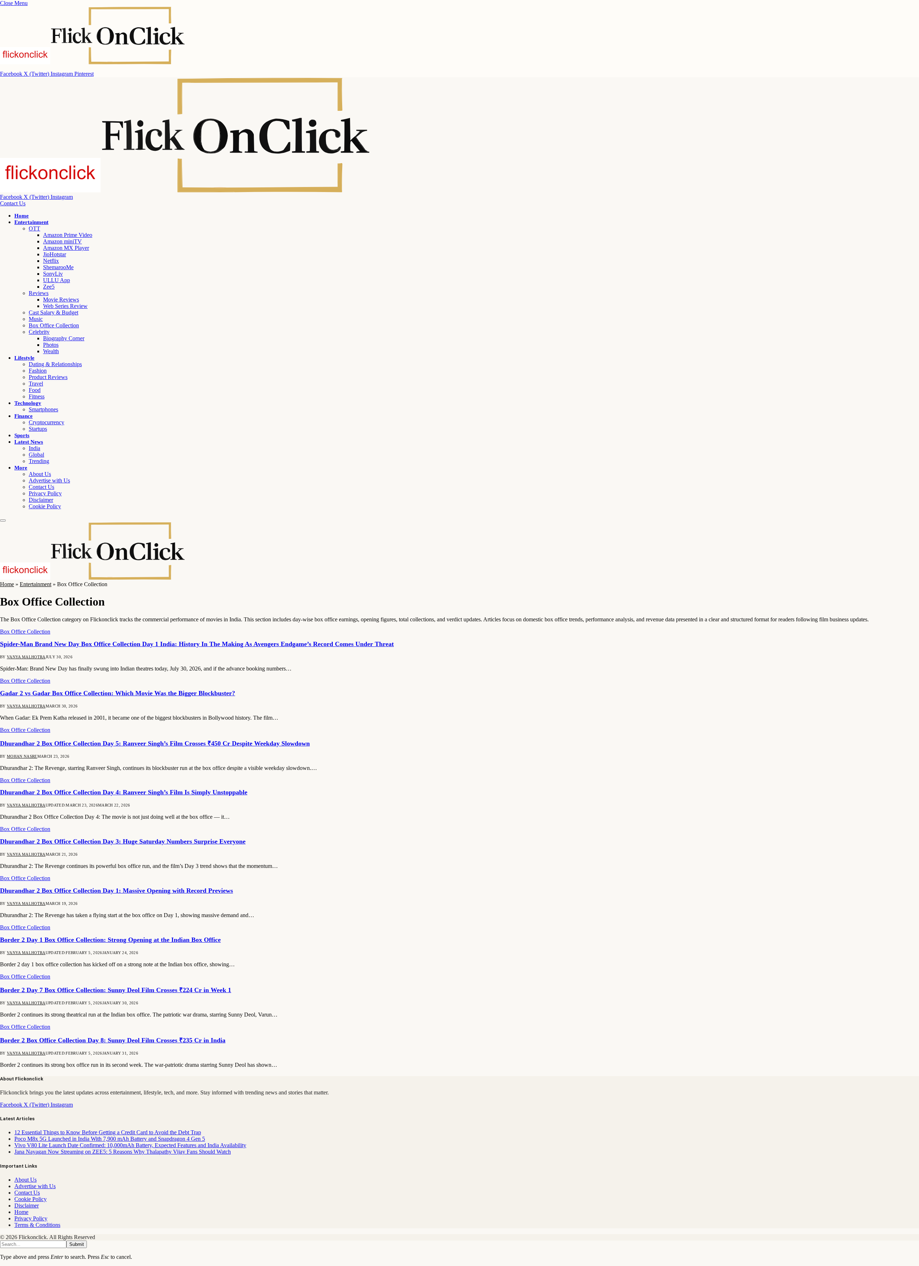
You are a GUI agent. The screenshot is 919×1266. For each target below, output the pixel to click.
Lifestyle (24, 358)
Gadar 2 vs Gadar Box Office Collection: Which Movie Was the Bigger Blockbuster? (117, 693)
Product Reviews (48, 377)
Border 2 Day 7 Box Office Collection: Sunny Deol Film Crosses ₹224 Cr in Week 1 (115, 990)
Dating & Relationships (55, 364)
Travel (36, 383)
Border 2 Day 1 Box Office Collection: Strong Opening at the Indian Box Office (110, 939)
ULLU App (56, 280)
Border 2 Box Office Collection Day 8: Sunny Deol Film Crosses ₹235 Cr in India (112, 1040)
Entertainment (31, 222)
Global (36, 455)
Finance (23, 416)
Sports (21, 435)
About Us (40, 474)
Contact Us (12, 203)
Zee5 (49, 287)
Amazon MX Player (66, 248)
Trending (39, 461)
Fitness (37, 396)
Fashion (38, 371)
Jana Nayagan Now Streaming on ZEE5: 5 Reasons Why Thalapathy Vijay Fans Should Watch (122, 1152)
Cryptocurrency (46, 422)
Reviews (38, 293)
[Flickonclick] (185, 190)
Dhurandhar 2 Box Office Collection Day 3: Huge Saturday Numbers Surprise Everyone (123, 841)
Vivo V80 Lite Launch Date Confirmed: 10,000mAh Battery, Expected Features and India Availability (130, 1145)
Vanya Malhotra (26, 657)
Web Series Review (65, 306)
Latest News (28, 442)
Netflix (51, 261)
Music (36, 319)
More (20, 468)
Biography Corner (63, 338)
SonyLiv (53, 274)
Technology (27, 403)
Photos (51, 345)
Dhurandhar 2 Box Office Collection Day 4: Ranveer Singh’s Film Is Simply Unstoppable (123, 792)
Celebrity (39, 332)
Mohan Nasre (22, 756)
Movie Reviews (61, 299)
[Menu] (3, 520)
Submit (76, 1244)
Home (21, 216)
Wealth (51, 351)
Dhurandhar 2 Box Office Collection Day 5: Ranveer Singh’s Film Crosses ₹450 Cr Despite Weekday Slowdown (155, 743)
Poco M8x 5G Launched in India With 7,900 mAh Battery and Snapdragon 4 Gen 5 (109, 1139)
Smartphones (43, 409)
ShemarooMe (58, 267)
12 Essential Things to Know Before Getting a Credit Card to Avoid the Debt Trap (107, 1132)
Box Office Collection (54, 325)
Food (35, 390)
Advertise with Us (49, 480)
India (34, 448)
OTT (34, 228)
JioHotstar (54, 254)
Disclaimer (41, 500)
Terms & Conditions (37, 1225)
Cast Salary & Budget (53, 312)
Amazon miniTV (62, 241)
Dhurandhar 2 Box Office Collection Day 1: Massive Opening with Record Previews (116, 890)
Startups (38, 429)
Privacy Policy (45, 493)
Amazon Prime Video (67, 235)
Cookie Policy (45, 506)
